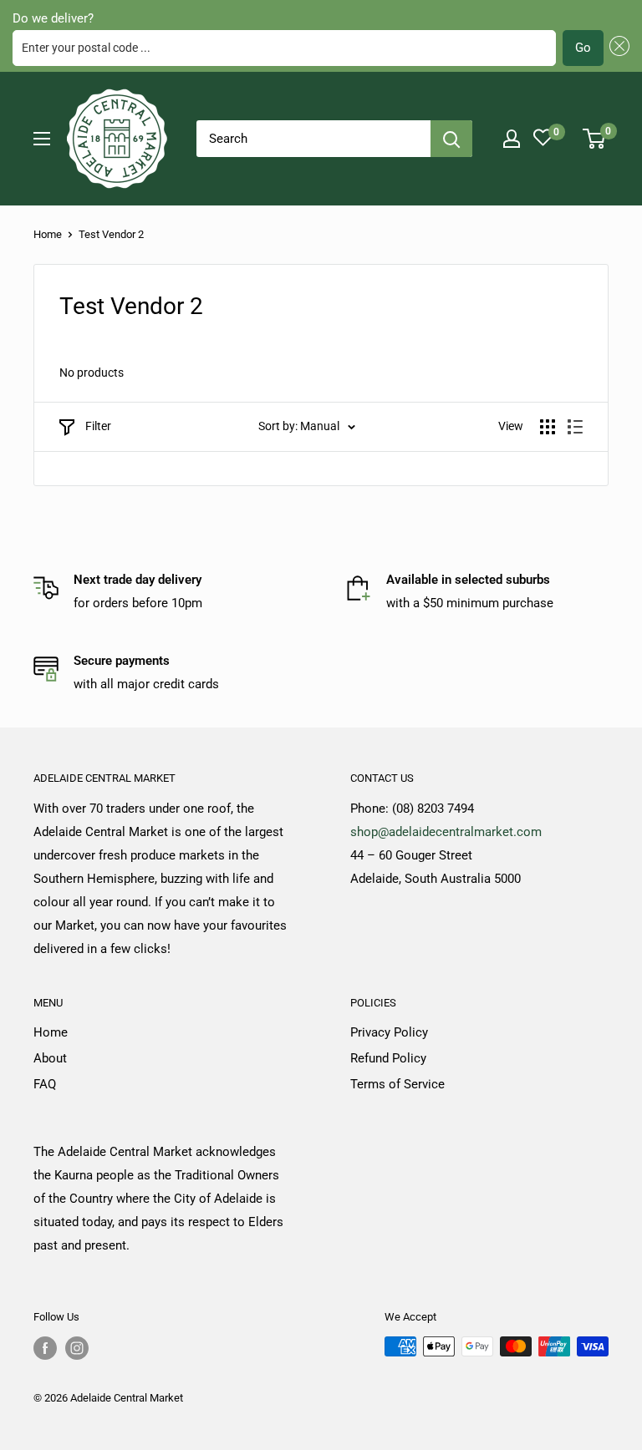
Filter (98, 426)
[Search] (451, 138)
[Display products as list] (575, 426)
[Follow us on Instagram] (77, 1348)
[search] (313, 138)
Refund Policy (388, 1058)
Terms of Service (397, 1084)
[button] (617, 48)
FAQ (44, 1084)
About (50, 1058)
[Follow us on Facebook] (45, 1348)
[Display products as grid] (547, 426)
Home (47, 234)
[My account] (511, 138)
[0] (594, 139)
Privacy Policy (389, 1032)
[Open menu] (41, 138)
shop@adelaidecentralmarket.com (446, 831)
